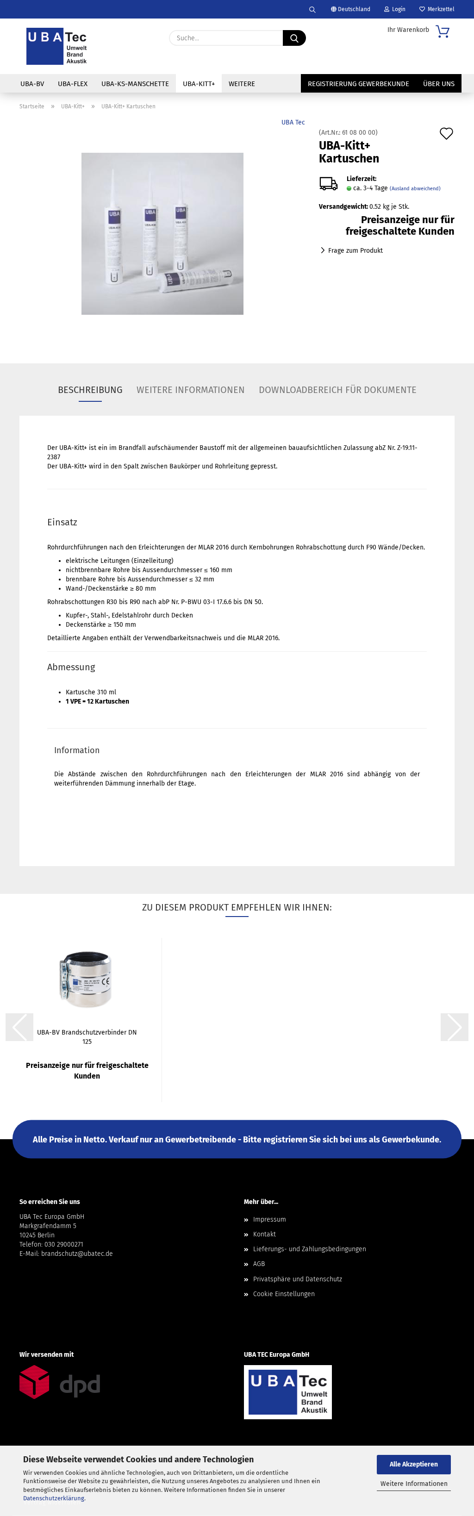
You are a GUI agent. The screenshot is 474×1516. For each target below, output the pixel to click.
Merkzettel (440, 9)
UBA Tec (293, 122)
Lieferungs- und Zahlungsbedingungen (309, 1249)
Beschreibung (90, 389)
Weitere (242, 84)
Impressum (269, 1219)
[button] (19, 1027)
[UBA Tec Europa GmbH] (56, 46)
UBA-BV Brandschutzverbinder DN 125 (87, 1036)
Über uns (439, 84)
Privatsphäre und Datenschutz (297, 1279)
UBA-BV (32, 84)
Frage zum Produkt (355, 251)
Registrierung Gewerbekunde (358, 84)
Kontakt (264, 1234)
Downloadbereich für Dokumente (338, 389)
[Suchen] (312, 9)
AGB (259, 1264)
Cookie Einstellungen (284, 1294)
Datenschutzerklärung (53, 1498)
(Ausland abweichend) (415, 189)
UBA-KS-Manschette (135, 84)
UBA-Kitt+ (199, 84)
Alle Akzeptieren (414, 1464)
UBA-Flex (72, 84)
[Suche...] (294, 38)
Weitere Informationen (414, 1484)
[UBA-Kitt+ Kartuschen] (162, 233)
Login (397, 9)
